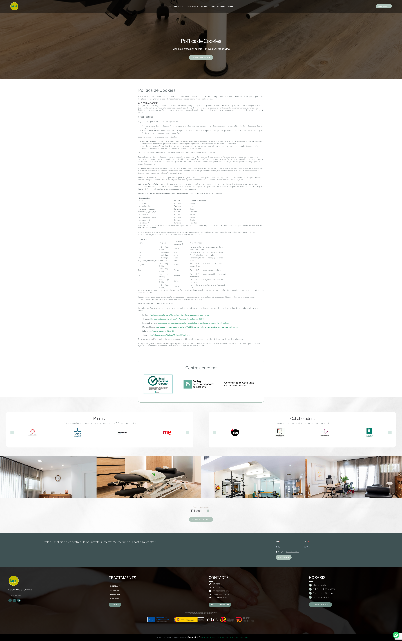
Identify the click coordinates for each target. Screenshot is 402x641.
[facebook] (10, 600)
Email (306, 542)
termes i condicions (292, 552)
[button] (12, 432)
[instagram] (14, 600)
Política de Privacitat (208, 637)
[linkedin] (19, 600)
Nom (277, 542)
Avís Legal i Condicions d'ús (225, 637)
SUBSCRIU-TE (283, 557)
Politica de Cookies (242, 637)
